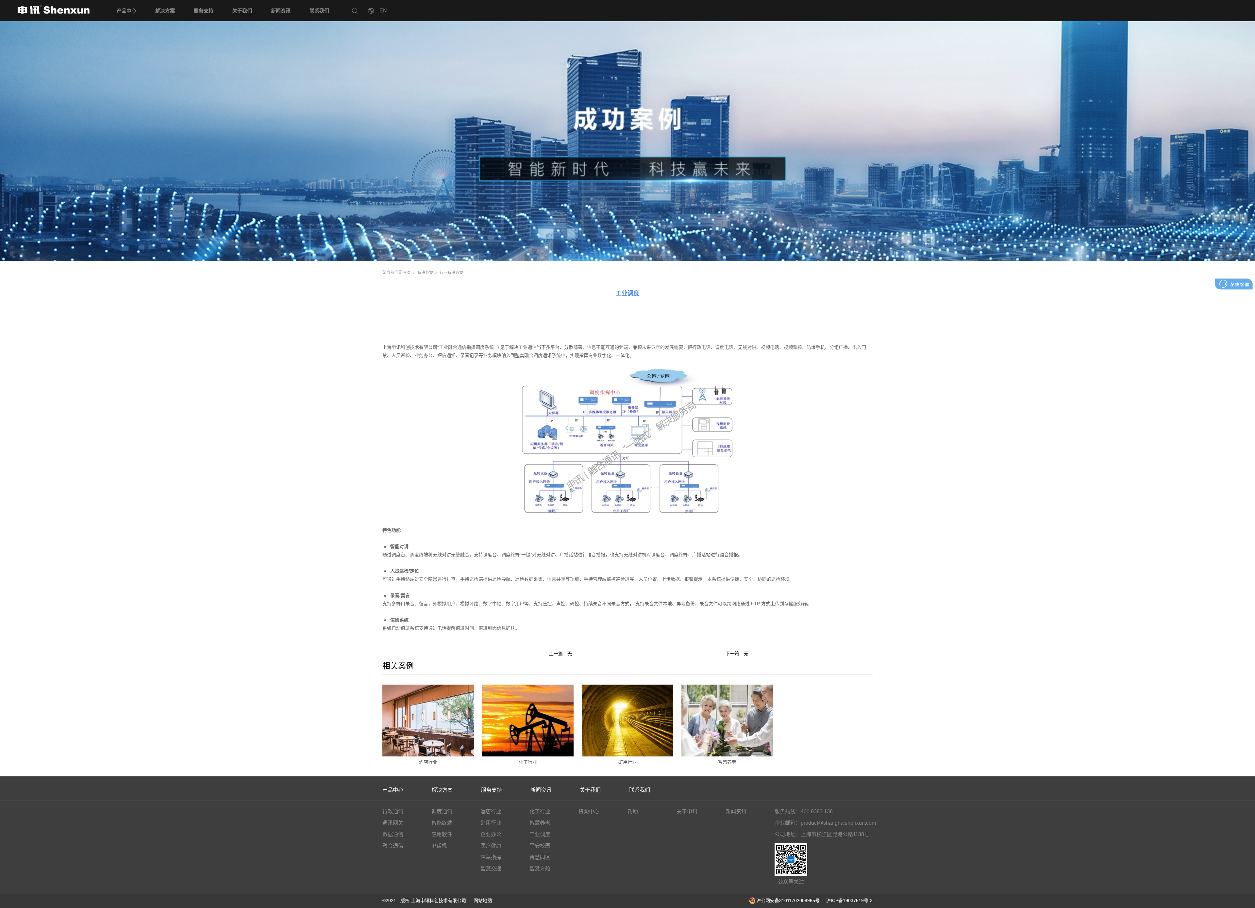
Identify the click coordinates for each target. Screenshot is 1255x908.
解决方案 (165, 10)
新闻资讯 (281, 10)
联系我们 (319, 10)
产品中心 (126, 10)
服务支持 (203, 10)
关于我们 (242, 10)
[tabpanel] (627, 130)
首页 (407, 272)
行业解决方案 (451, 272)
